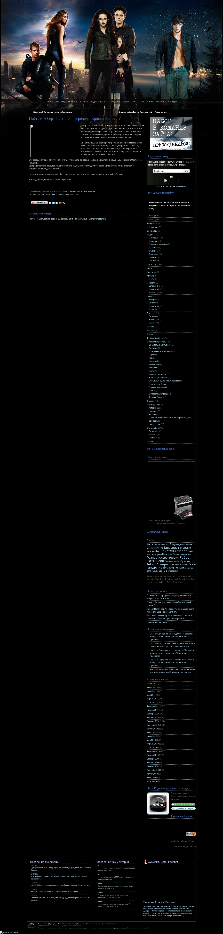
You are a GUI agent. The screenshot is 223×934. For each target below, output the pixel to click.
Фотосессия (154, 261)
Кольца (152, 361)
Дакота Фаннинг (186, 544)
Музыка (116, 101)
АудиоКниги (129, 101)
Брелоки (153, 348)
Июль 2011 (152, 687)
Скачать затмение (93, 924)
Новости (72, 101)
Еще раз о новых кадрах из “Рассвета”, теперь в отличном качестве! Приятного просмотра (171, 637)
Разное (84, 191)
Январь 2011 (153, 710)
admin (153, 650)
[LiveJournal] (63, 203)
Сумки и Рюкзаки (157, 397)
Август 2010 (152, 729)
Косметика (154, 364)
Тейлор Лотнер (156, 564)
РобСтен (91, 191)
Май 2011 (151, 695)
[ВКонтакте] (50, 203)
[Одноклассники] (57, 203)
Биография (152, 231)
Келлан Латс (153, 551)
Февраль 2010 (153, 751)
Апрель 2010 (153, 744)
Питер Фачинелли (182, 554)
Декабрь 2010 (153, 714)
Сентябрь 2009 (154, 770)
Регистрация (161, 112)
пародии (153, 411)
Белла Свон (163, 545)
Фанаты (150, 401)
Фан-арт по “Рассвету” (157, 622)
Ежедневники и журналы (160, 351)
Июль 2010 (152, 732)
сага (149, 571)
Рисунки (151, 330)
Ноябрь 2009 (153, 762)
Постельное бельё (157, 384)
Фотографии (153, 428)
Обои (150, 101)
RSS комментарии (178, 186)
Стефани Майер (172, 561)
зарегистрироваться (97, 219)
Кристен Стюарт (174, 551)
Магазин (60, 101)
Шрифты (151, 442)
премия (180, 567)
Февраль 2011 (153, 706)
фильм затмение (109, 924)
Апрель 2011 (153, 699)
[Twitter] (53, 203)
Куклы (152, 371)
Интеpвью (151, 264)
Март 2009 (152, 781)
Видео (94, 101)
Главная (49, 101)
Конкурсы (173, 101)
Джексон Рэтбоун (155, 548)
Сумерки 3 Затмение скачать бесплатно (52, 112)
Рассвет (153, 292)
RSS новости (162, 186)
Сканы (150, 334)
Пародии (153, 241)
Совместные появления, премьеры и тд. (168, 418)
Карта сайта (43, 924)
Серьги (152, 390)
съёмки (152, 421)
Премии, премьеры (158, 244)
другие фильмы (163, 567)
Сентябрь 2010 (154, 725)
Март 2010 (152, 747)
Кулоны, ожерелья (157, 374)
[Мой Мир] (60, 203)
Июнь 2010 (152, 736)
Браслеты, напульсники (160, 345)
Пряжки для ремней (158, 387)
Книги (141, 101)
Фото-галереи (153, 405)
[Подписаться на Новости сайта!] (191, 836)
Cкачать (151, 220)
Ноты (151, 279)
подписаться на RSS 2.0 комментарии (54, 194)
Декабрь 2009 (153, 759)
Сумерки (153, 309)
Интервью (153, 238)
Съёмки (152, 251)
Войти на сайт (146, 112)
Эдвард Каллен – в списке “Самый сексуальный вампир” (54, 892)
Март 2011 (152, 702)
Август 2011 (152, 684)
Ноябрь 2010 (153, 717)
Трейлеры (153, 254)
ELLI (99, 866)
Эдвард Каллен (181, 564)
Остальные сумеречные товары (164, 381)
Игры (151, 355)
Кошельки (153, 368)
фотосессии (154, 424)
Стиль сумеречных (156, 338)
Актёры (84, 101)
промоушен (189, 568)
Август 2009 (152, 774)
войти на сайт (75, 219)
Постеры (160, 101)
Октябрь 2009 (153, 766)
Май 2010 (151, 740)
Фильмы (104, 101)
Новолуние (154, 289)
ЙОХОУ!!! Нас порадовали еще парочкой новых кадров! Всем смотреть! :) (62, 885)
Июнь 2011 (152, 691)
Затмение (153, 286)
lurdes (100, 893)
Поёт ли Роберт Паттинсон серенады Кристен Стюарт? (75, 118)
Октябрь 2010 (153, 721)
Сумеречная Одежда (158, 394)
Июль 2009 (152, 777)
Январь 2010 (153, 755)
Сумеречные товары (156, 342)
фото (162, 570)
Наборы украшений (158, 377)
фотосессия (172, 571)
